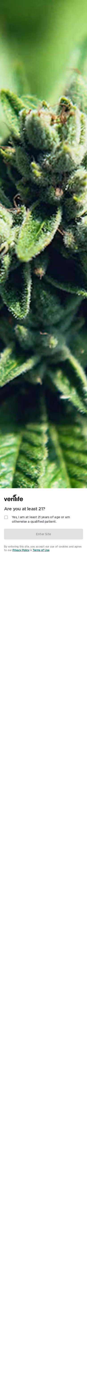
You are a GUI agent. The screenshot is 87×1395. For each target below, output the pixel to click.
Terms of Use (41, 550)
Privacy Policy (20, 550)
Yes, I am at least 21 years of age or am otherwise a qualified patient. (41, 519)
